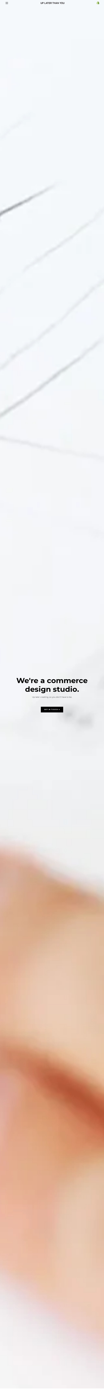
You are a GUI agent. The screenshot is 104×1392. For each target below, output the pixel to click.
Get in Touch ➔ (52, 709)
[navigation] (6, 3)
